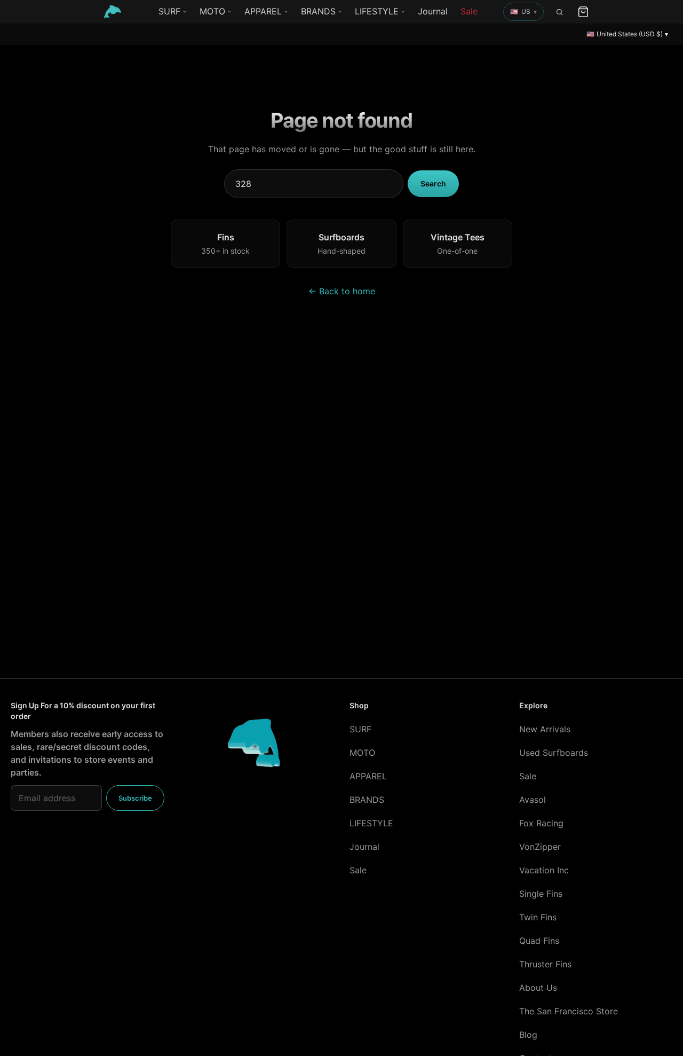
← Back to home (341, 291)
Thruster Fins (545, 964)
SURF (169, 11)
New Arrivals (544, 729)
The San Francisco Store (568, 1011)
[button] (523, 12)
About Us (538, 987)
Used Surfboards (553, 752)
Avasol (532, 799)
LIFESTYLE (377, 11)
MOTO (212, 11)
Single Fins (540, 893)
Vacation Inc (544, 870)
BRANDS (318, 11)
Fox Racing (541, 823)
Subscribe (135, 798)
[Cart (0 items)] (583, 12)
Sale (469, 11)
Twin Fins (538, 917)
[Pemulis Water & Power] (112, 11)
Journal (433, 11)
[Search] (559, 12)
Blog (528, 1034)
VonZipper (540, 846)
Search (433, 183)
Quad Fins (539, 940)
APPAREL (263, 11)
